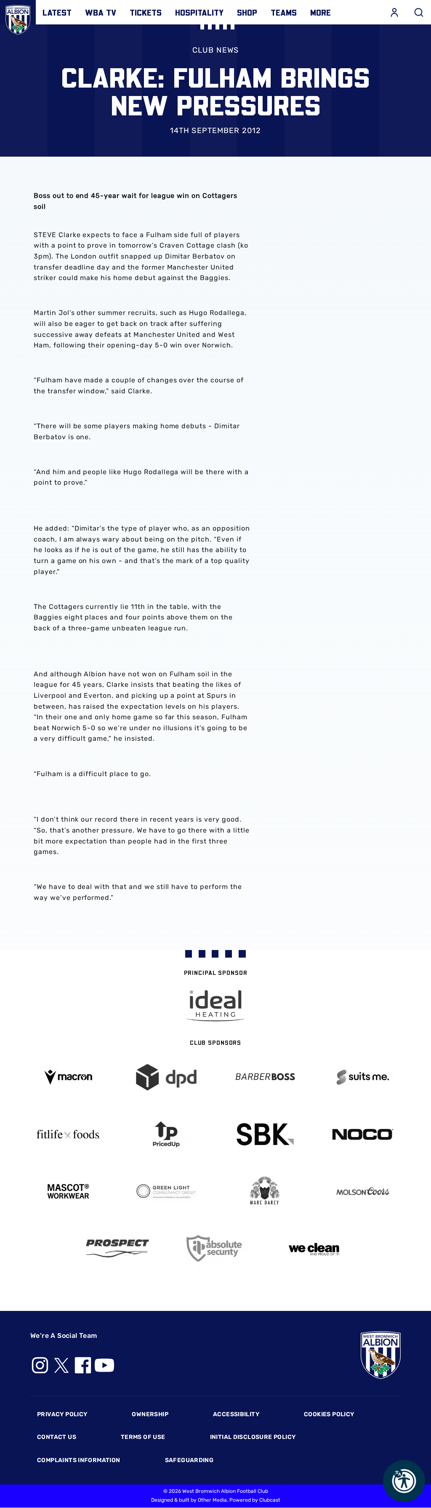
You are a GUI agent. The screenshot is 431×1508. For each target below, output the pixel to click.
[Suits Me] (363, 1077)
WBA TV (100, 12)
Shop (247, 12)
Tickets (146, 12)
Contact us (56, 1437)
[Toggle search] (419, 12)
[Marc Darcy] (264, 1191)
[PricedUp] (166, 1134)
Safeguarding (189, 1460)
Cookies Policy (329, 1414)
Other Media (212, 1500)
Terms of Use (143, 1437)
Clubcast (269, 1500)
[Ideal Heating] (215, 1006)
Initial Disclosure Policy (253, 1437)
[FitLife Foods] (68, 1134)
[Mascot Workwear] (68, 1191)
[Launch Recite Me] (404, 1481)
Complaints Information (78, 1460)
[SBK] (264, 1134)
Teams (284, 12)
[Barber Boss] (264, 1077)
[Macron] (68, 1077)
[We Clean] (314, 1248)
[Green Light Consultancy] (166, 1191)
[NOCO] (363, 1134)
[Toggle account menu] (394, 12)
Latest (57, 12)
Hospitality (199, 12)
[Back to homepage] (18, 18)
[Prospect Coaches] (117, 1248)
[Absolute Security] (215, 1248)
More (320, 12)
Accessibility (236, 1414)
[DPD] (166, 1077)
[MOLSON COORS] (363, 1191)
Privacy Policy (62, 1414)
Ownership (150, 1414)
